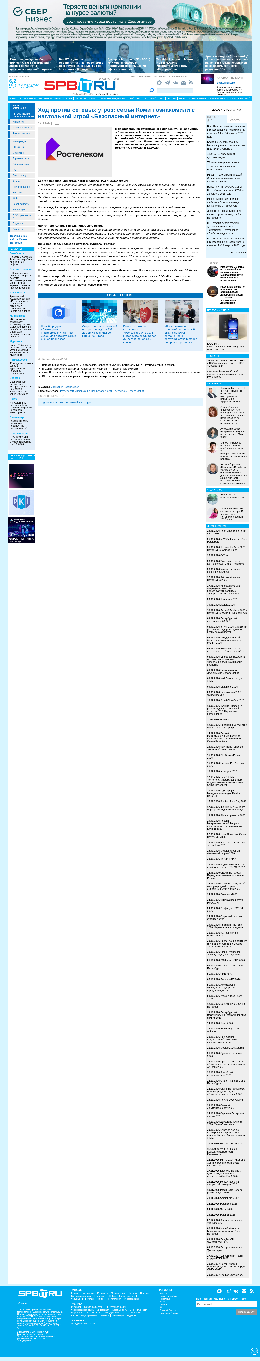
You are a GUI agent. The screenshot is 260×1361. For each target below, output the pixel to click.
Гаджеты (18, 223)
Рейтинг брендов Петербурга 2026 (223, 578)
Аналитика (30, 98)
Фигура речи (77, 1299)
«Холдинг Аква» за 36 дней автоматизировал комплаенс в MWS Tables (225, 374)
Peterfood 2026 (228, 1203)
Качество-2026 (228, 894)
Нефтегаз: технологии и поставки (226, 532)
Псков (13, 398)
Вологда (15, 378)
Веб (132, 1310)
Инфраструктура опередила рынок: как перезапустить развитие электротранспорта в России (223, 589)
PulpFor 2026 (227, 1214)
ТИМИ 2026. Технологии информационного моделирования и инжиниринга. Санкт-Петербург (225, 781)
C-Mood (224, 555)
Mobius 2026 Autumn (232, 1047)
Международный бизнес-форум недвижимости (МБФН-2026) (224, 640)
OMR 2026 (226, 974)
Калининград (17, 315)
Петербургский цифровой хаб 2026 (222, 620)
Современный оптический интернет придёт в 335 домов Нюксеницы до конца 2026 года (20, 387)
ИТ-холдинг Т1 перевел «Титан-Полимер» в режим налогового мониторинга (21, 407)
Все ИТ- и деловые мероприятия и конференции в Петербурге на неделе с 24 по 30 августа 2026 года (81, 64)
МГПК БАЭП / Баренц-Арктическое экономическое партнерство (226, 1162)
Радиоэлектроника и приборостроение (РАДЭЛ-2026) (226, 866)
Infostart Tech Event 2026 (224, 997)
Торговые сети (21, 158)
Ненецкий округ (19, 433)
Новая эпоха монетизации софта (232, 496)
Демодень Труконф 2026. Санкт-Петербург (224, 1123)
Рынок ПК (18, 147)
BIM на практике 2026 (232, 815)
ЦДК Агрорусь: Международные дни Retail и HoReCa (224, 793)
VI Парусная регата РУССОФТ (225, 901)
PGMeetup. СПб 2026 (232, 960)
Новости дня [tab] (213, 119)
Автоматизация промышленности (23, 114)
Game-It (224, 719)
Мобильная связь (23, 127)
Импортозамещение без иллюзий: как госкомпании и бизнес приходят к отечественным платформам (31, 64)
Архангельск (17, 292)
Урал (162, 1302)
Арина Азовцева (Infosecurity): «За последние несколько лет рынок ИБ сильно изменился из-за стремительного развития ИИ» (227, 63)
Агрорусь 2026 (228, 771)
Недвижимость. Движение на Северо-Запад (223, 671)
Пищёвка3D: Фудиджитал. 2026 (221, 1240)
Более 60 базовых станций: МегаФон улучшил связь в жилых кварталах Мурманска (20, 350)
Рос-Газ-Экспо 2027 (231, 1275)
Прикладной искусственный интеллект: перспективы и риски (222, 1040)
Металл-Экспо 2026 (231, 1143)
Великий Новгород (21, 269)
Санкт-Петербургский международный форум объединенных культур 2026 (226, 886)
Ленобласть (17, 253)
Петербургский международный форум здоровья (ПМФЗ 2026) (226, 1015)
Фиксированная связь (22, 134)
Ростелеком (67, 391)
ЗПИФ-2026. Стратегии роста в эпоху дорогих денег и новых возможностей (227, 629)
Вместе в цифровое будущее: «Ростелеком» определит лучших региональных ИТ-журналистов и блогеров (108, 364)
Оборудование (21, 164)
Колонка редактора (230, 77)
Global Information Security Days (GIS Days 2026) (224, 953)
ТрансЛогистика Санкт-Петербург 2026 (227, 835)
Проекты (80, 98)
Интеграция (19, 141)
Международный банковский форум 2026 (223, 852)
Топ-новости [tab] (234, 119)
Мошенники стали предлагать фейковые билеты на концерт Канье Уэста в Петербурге (224, 202)
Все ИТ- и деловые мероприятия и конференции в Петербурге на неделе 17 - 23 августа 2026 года (226, 242)
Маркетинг (19, 153)
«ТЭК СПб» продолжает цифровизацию (221, 156)
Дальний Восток (168, 1310)
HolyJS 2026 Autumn (232, 1099)
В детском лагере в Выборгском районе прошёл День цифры (21, 261)
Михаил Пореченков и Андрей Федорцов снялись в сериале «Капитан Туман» (224, 178)
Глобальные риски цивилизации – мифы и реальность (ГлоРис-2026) (224, 1173)
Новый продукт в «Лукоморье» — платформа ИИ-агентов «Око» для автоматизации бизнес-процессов (58, 333)
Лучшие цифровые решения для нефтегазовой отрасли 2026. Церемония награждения (224, 709)
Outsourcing (19, 175)
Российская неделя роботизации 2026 (225, 1191)
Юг (161, 1307)
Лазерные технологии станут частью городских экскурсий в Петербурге (224, 214)
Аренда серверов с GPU (83, 1324)
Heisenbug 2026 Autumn (223, 1030)
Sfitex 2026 (226, 1209)
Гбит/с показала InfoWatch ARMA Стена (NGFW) (24, 86)
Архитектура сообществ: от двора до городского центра (221, 988)
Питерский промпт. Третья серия (224, 1249)
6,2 (12, 81)
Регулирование (21, 187)
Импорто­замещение (19, 106)
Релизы (171, 98)
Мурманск (16, 341)
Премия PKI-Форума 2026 (225, 764)
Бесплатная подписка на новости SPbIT (222, 1298)
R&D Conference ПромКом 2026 (223, 934)
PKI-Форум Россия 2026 (224, 756)
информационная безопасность (93, 391)
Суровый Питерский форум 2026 (225, 1115)
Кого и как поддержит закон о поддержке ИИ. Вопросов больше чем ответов (230, 91)
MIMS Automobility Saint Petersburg (227, 540)
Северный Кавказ (169, 1313)
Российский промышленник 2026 (220, 1073)
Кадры (16, 181)
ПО (14, 170)
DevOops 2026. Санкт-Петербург (226, 1005)
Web (15, 198)
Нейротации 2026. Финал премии (224, 693)
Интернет (18, 122)
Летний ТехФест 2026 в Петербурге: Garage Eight (227, 548)
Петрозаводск (18, 359)
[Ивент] (21, 475)
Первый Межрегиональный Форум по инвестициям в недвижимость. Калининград (224, 824)
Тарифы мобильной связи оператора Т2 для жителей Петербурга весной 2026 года (232, 514)
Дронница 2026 (229, 599)
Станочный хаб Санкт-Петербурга (227, 1082)
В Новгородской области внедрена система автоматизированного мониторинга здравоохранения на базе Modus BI (22, 280)
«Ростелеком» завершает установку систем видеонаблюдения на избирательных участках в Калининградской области (20, 328)
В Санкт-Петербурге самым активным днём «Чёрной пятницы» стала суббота (90, 368)
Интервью (45, 98)
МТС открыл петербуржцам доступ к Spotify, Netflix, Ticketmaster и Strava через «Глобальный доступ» (223, 228)
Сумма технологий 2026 (224, 1054)
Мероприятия (63, 98)
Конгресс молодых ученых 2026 (224, 1221)
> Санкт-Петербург (107, 94)
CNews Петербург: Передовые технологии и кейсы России (225, 875)
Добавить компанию (226, 109)
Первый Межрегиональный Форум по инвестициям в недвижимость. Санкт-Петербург (224, 737)
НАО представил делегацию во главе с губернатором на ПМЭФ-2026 (21, 440)
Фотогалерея (197, 98)
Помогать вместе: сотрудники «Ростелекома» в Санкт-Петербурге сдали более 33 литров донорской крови (139, 334)
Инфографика (216, 98)
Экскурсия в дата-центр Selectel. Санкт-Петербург (226, 562)
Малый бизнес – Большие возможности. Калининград (223, 1152)
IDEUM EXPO (228, 859)
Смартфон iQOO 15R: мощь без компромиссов (225, 346)
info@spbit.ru (24, 1341)
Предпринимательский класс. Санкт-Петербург (227, 726)
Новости (15, 98)
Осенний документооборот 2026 (220, 1106)
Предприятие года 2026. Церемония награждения (225, 926)
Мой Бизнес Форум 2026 (224, 680)
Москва (163, 1293)
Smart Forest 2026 (230, 1198)
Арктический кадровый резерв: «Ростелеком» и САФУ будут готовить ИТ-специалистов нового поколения (20, 303)
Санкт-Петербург (168, 1296)
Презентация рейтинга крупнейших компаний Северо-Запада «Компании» (227, 944)
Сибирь (163, 1304)
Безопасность (21, 204)
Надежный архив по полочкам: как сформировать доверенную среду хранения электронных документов (232, 294)
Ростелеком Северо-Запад (129, 391)
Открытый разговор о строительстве (226, 917)
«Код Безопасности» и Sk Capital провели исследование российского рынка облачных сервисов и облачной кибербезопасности (121, 372)
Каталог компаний (239, 98)
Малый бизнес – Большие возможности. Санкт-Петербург (225, 1231)
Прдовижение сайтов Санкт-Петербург (65, 402)
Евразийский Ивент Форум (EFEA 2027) (225, 1257)
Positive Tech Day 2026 (233, 801)
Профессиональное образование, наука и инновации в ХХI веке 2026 (227, 1064)
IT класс (93, 98)
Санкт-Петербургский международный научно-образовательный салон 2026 (226, 1091)
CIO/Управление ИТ (22, 216)
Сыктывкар (17, 417)
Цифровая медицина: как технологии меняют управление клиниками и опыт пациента (226, 660)
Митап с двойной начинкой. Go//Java (223, 570)
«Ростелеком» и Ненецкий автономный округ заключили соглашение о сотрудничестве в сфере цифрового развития (181, 334)
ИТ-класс (212, 263)
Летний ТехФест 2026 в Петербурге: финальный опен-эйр (227, 611)
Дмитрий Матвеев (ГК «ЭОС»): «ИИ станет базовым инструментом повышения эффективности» (129, 64)
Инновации (19, 209)
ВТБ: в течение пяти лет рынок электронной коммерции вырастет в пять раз (89, 376)
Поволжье (165, 1299)
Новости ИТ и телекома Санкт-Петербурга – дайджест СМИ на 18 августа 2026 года (225, 190)
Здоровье (18, 229)
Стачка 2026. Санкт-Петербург (225, 967)
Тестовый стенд (153, 98)
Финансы (18, 192)
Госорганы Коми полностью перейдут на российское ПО (19, 425)
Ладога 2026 (227, 604)
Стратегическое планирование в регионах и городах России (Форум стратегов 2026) (226, 1134)
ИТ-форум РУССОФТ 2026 (226, 909)
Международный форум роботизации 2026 (223, 1183)
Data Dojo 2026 (229, 686)
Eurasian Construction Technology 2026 (226, 844)
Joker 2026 (226, 1023)
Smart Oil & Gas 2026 (232, 700)
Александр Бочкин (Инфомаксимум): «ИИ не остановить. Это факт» (233, 432)
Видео (182, 98)
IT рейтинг (134, 98)
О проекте (24, 1303)
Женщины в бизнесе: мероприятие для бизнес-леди (226, 808)
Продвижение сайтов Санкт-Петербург (18, 239)
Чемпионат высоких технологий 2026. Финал (225, 748)
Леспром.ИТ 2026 (230, 979)
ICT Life (112, 1296)
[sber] (130, 20)
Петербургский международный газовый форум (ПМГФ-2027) (226, 1267)
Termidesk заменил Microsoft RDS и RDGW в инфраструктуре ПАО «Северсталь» (176, 64)
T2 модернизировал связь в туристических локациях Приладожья (21, 368)
